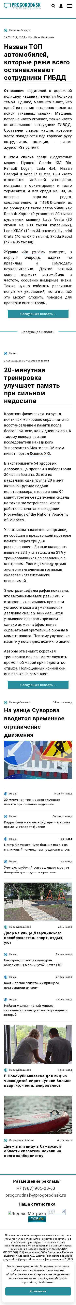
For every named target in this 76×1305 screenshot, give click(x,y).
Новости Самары (19, 30)
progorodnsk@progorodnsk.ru (35, 1195)
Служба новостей (38, 360)
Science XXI (40, 453)
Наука (13, 353)
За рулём (33, 252)
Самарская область (21, 1140)
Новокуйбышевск (20, 702)
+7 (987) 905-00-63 (36, 1188)
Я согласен (38, 1291)
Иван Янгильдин (44, 37)
